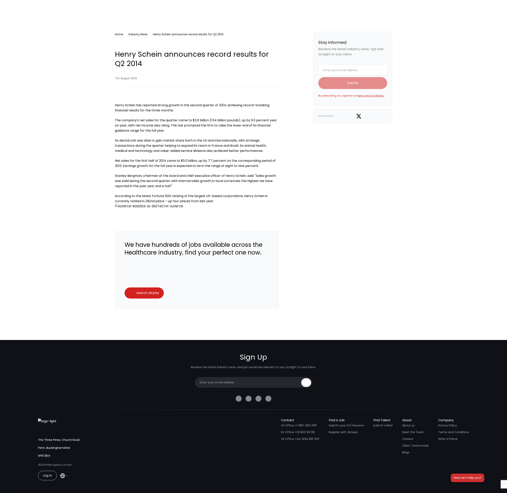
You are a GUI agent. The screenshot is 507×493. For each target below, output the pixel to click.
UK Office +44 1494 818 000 (300, 439)
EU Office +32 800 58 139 (298, 432)
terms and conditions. (370, 95)
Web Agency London (59, 464)
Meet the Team (413, 432)
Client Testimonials (415, 446)
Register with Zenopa (343, 432)
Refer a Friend (447, 439)
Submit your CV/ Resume (346, 425)
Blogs (405, 452)
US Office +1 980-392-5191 (299, 425)
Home (119, 34)
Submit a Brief (383, 425)
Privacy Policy (447, 425)
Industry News (138, 34)
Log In (47, 475)
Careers (407, 439)
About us (408, 425)
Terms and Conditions (453, 432)
